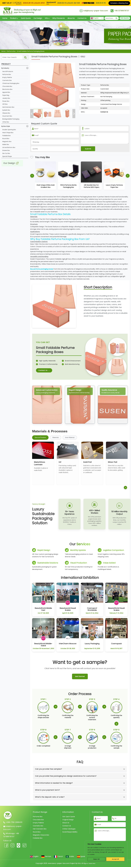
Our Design (37, 18)
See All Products (7, 71)
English (95, 18)
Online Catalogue (68, 829)
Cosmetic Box (7, 80)
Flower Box (5, 101)
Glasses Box (6, 113)
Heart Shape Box (7, 133)
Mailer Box (5, 144)
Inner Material (69, 437)
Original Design (68, 820)
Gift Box (5, 104)
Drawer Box (6, 150)
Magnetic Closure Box (41, 835)
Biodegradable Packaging (10, 119)
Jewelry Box (6, 98)
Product (13, 18)
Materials (55, 437)
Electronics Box (7, 89)
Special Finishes (40, 437)
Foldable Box (6, 136)
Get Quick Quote (68, 816)
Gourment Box (7, 116)
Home (4, 18)
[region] (106, 852)
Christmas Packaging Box (10, 83)
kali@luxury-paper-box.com (96, 10)
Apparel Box (6, 92)
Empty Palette (7, 77)
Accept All (115, 859)
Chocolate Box (7, 86)
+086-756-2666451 (14, 822)
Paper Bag (5, 95)
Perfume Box (6, 74)
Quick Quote (26, 18)
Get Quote (124, 18)
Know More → (43, 612)
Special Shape (7, 156)
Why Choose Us (58, 18)
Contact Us (81, 18)
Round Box (5, 138)
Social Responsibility (69, 832)
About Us (71, 18)
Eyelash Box (6, 110)
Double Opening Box (9, 130)
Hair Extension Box (8, 107)
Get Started (80, 676)
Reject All (96, 859)
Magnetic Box (6, 141)
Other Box (5, 122)
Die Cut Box (6, 153)
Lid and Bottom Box (8, 147)
